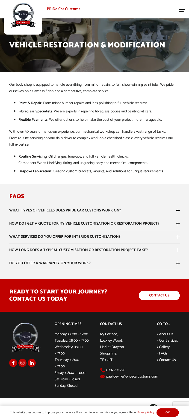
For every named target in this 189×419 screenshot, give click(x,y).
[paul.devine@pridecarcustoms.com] (103, 376)
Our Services (168, 340)
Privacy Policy (145, 412)
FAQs (163, 353)
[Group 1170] (32, 363)
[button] (182, 9)
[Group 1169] (22, 363)
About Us (166, 334)
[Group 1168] (13, 363)
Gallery (164, 347)
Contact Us (167, 360)
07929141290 (115, 370)
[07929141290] (103, 370)
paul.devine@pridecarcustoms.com (132, 376)
